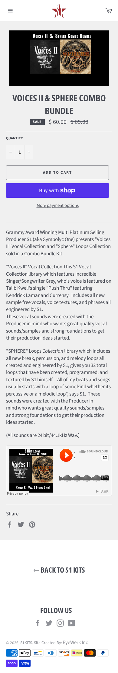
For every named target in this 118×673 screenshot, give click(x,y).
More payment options (58, 206)
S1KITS (26, 643)
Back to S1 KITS (62, 570)
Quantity (14, 138)
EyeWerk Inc (75, 642)
